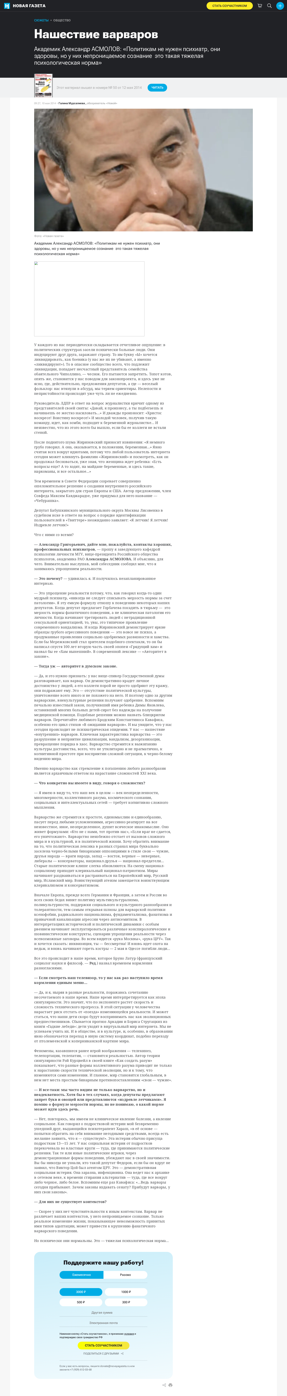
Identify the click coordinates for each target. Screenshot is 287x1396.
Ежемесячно (81, 1275)
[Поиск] (269, 6)
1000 (124, 1292)
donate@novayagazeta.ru (115, 1366)
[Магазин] (260, 6)
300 (124, 1302)
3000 (79, 1292)
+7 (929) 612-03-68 (81, 1369)
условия (129, 1333)
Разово (125, 1275)
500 (79, 1302)
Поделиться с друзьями (101, 1353)
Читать (157, 87)
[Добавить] (280, 6)
